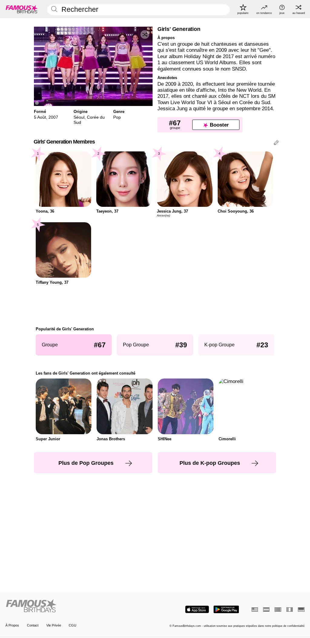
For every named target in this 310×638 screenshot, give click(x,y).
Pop (117, 117)
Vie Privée (53, 625)
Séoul (79, 117)
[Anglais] (255, 609)
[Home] (78, 606)
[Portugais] (278, 609)
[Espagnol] (266, 609)
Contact (32, 625)
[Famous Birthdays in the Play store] (226, 609)
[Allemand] (301, 609)
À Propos (12, 625)
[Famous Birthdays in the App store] (197, 609)
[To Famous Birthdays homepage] (21, 9)
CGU (72, 625)
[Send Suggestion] (276, 143)
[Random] (144, 34)
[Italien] (289, 609)
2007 (53, 117)
